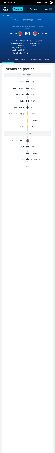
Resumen (8, 59)
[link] (17, 9)
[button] (47, 9)
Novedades (20, 59)
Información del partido (39, 59)
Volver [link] (7, 16)
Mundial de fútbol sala (6, 9)
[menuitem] (19, 9)
